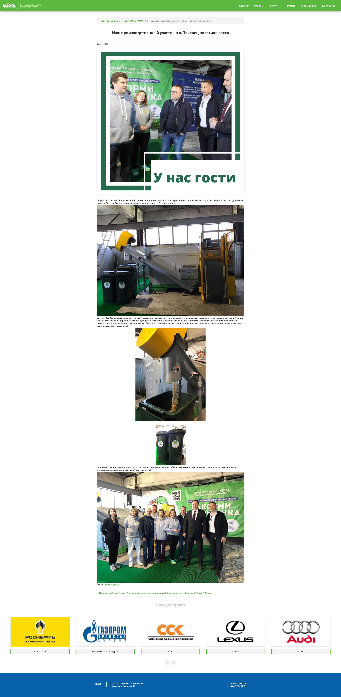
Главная (244, 5)
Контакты (328, 5)
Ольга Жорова (111, 584)
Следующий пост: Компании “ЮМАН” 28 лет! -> (190, 593)
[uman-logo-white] (99, 685)
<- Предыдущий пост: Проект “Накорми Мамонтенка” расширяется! (131, 593)
